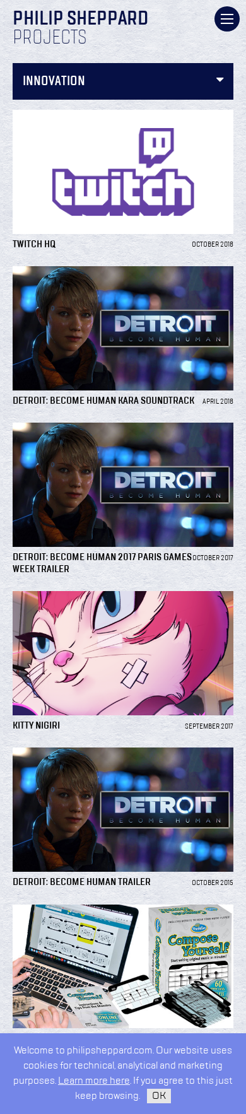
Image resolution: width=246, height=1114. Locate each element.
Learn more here (94, 1081)
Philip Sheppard (80, 19)
